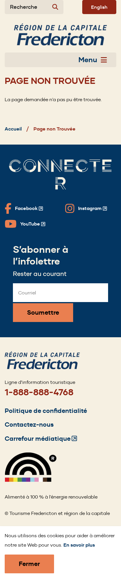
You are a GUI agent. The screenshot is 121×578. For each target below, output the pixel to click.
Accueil (13, 129)
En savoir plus (79, 545)
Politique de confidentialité (46, 411)
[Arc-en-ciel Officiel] (30, 480)
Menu (87, 59)
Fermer (29, 564)
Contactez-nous (29, 424)
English (99, 7)
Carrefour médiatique (41, 439)
